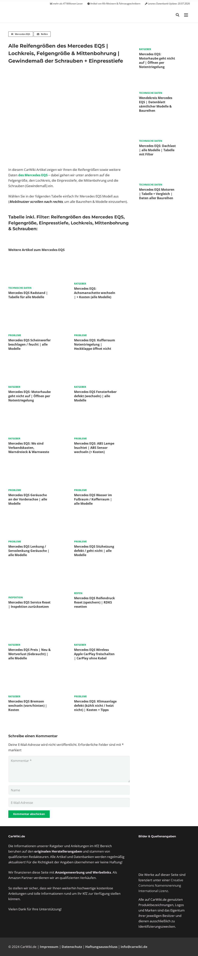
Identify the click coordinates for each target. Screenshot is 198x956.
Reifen (78, 593)
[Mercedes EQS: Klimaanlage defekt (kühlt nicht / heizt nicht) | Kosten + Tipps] (102, 673)
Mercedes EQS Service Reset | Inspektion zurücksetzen (29, 604)
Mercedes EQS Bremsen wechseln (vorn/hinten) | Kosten (27, 705)
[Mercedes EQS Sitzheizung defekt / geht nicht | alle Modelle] (102, 518)
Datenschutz (72, 946)
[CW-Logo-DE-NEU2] (28, 15)
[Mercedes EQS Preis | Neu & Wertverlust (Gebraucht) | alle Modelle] (36, 621)
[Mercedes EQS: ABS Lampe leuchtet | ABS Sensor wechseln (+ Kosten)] (102, 415)
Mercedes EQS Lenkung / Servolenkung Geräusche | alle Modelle (28, 550)
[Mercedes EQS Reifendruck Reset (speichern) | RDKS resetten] (102, 569)
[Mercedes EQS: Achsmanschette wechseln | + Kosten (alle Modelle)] (102, 260)
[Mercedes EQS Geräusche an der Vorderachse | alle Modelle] (36, 466)
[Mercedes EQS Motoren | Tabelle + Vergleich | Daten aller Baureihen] (164, 165)
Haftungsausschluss (101, 946)
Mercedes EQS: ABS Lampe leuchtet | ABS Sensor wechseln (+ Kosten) (94, 447)
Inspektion (15, 597)
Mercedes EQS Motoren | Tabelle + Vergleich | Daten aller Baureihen (156, 193)
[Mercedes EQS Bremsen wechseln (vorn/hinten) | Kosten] (36, 673)
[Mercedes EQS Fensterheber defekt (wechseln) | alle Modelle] (102, 363)
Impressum (49, 946)
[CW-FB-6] (27, 924)
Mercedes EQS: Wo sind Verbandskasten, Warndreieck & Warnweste (28, 447)
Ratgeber (80, 283)
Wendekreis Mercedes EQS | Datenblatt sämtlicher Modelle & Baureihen (155, 104)
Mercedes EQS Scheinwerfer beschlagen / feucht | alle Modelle (29, 344)
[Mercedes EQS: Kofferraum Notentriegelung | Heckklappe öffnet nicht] (102, 311)
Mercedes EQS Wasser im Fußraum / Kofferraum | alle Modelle (93, 499)
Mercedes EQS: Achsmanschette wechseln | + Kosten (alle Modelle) (94, 292)
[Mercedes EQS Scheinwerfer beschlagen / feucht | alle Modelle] (36, 311)
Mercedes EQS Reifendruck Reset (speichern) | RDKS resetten (94, 602)
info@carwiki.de (134, 946)
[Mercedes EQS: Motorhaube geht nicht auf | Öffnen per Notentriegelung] (36, 363)
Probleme (14, 335)
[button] (177, 15)
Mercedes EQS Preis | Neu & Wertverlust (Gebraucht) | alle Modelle (29, 654)
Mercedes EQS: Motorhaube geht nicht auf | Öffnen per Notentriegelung (29, 396)
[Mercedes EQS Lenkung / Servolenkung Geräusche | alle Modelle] (36, 518)
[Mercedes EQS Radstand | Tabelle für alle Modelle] (36, 260)
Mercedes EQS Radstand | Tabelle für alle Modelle (28, 295)
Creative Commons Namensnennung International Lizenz (160, 885)
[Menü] (185, 15)
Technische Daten (20, 288)
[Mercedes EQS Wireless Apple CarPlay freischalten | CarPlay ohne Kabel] (102, 621)
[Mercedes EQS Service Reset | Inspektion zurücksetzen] (36, 569)
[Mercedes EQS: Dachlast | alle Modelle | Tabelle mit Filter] (164, 121)
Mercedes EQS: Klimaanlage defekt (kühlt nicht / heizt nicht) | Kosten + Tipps (95, 705)
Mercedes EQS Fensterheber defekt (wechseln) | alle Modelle (95, 396)
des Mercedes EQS (33, 175)
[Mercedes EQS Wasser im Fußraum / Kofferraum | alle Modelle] (102, 466)
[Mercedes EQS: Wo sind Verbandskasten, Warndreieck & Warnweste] (36, 415)
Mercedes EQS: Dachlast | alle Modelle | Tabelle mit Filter (157, 150)
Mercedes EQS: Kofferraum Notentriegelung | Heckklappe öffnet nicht (94, 344)
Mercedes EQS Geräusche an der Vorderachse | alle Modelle (27, 499)
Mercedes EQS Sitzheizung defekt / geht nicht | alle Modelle (94, 550)
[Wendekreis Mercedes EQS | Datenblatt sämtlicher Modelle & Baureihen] (164, 77)
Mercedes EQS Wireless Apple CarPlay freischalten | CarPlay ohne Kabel (94, 654)
